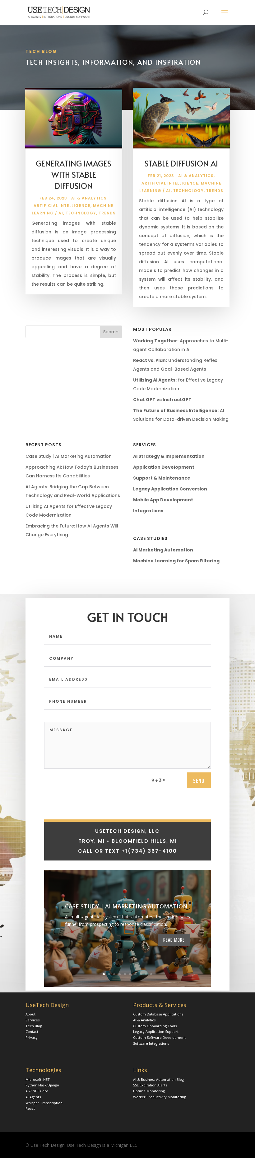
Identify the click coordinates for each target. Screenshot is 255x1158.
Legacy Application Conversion (170, 489)
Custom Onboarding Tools (155, 1026)
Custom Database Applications (158, 1014)
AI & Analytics (89, 198)
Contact (32, 1031)
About (30, 1014)
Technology (81, 213)
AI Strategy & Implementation (169, 456)
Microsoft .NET (38, 1079)
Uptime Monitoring (149, 1091)
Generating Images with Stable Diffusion (73, 174)
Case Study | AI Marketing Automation (69, 456)
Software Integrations (151, 1043)
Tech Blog (34, 1026)
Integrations (148, 511)
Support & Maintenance (161, 478)
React (30, 1108)
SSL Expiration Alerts (150, 1085)
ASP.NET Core (37, 1091)
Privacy (32, 1037)
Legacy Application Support (155, 1031)
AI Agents (33, 1097)
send (199, 780)
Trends (107, 213)
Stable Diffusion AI (181, 163)
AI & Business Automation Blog (158, 1079)
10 (151, 974)
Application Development (163, 467)
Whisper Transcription (44, 1102)
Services (32, 1020)
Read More (174, 940)
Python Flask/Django (42, 1085)
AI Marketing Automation (163, 550)
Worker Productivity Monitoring (159, 1097)
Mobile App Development (163, 500)
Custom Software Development (159, 1037)
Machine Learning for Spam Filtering (176, 561)
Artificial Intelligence (62, 205)
